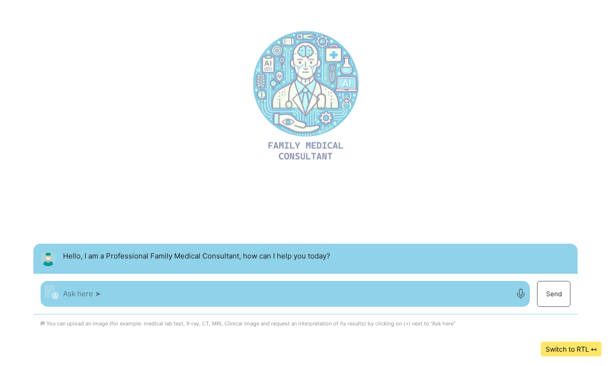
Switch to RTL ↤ (571, 349)
